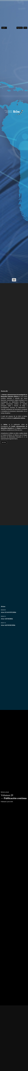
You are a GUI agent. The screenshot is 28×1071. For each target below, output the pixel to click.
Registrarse (19, 27)
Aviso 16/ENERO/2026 (8, 625)
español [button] (4, 27)
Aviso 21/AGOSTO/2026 (8, 612)
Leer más (4, 442)
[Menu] (14, 279)
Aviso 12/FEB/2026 (7, 619)
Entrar (25, 27)
